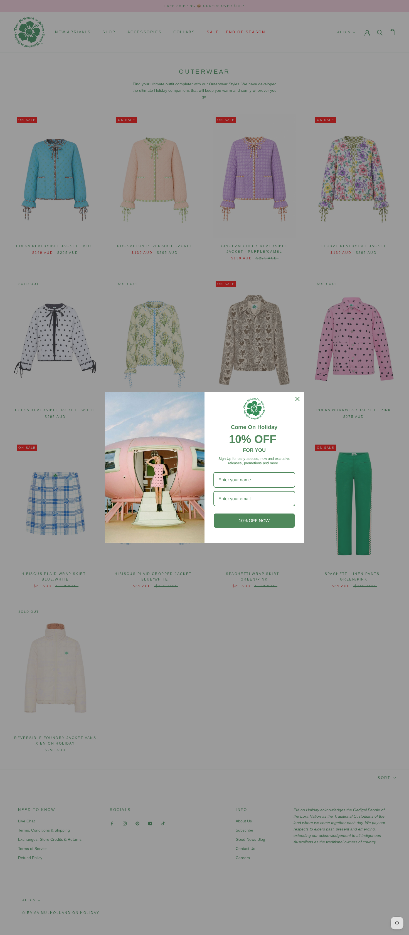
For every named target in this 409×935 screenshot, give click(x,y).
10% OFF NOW (254, 520)
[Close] (297, 399)
